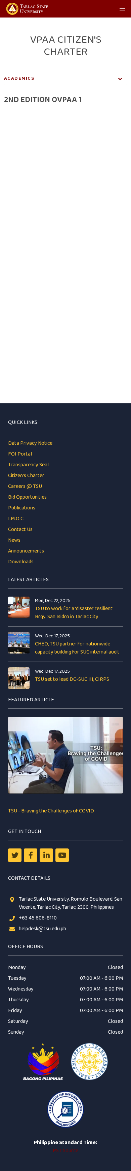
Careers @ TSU (25, 486)
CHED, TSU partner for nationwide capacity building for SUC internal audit (77, 648)
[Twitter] (14, 855)
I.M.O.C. (16, 518)
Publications (21, 508)
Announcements (26, 551)
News (14, 540)
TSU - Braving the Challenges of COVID (51, 811)
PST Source (65, 1150)
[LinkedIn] (46, 855)
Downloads (21, 562)
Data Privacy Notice (30, 443)
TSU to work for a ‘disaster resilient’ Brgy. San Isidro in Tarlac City (74, 612)
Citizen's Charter (26, 475)
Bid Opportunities (27, 497)
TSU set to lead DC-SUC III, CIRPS (72, 679)
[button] (122, 9)
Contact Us (20, 529)
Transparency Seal (28, 465)
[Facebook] (30, 855)
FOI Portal (20, 454)
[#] (62, 855)
